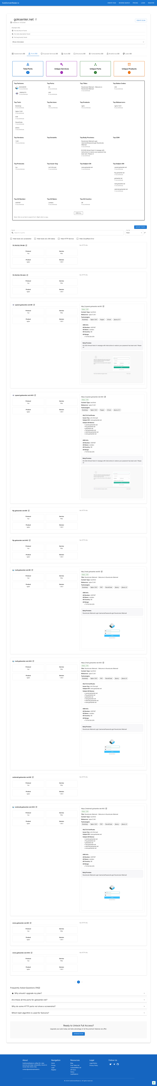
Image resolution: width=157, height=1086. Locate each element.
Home (53, 1063)
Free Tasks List (74, 1065)
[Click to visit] (26, 245)
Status (72, 1072)
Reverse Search (124, 3)
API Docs (73, 1069)
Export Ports (140, 227)
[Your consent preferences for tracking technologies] (154, 1083)
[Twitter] (110, 1064)
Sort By (128, 230)
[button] (78, 42)
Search (13, 230)
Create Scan (141, 20)
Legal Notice (93, 1063)
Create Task (111, 3)
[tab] (18, 53)
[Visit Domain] (35, 19)
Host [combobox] (127, 233)
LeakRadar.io (74, 1074)
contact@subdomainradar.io (31, 1069)
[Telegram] (114, 1064)
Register (151, 3)
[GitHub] (118, 1064)
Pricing (135, 3)
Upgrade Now (78, 1034)
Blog (71, 1063)
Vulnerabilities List (75, 1067)
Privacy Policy (93, 1065)
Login (143, 3)
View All (78, 213)
